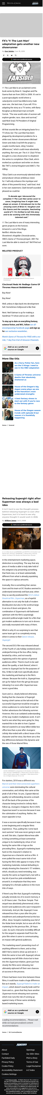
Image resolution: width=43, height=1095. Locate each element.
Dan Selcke (9, 51)
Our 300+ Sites (32, 1054)
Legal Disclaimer (33, 1066)
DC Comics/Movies (15, 1032)
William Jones (10, 521)
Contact (5, 1054)
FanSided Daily (8, 1058)
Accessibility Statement (12, 1070)
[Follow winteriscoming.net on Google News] (37, 348)
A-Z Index (30, 1070)
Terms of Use (32, 1062)
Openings (30, 1050)
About (4, 1050)
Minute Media (13, 1080)
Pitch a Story (31, 1058)
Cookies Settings (9, 1074)
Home (4, 425)
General (11, 425)
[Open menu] (3, 3)
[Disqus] (22, 457)
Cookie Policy (7, 1066)
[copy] (15, 55)
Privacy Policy (8, 1062)
